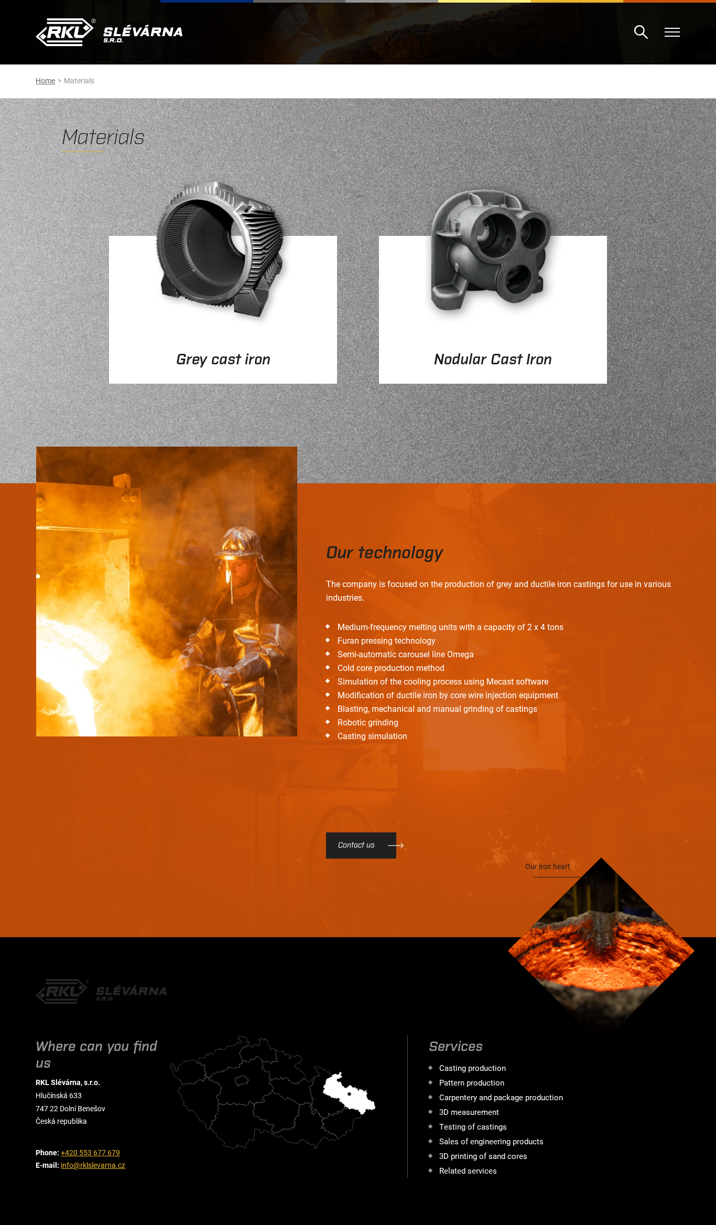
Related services (468, 1170)
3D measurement (469, 1112)
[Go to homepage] (109, 32)
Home (45, 80)
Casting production (472, 1068)
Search (641, 32)
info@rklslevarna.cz (93, 1165)
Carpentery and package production (501, 1097)
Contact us (356, 845)
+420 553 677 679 (90, 1152)
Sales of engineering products (491, 1141)
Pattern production (471, 1082)
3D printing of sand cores (483, 1156)
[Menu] (672, 32)
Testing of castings (473, 1126)
